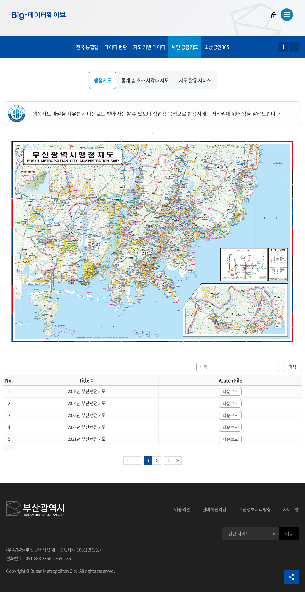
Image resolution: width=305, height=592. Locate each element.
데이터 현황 (116, 46)
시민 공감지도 (184, 46)
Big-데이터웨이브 (39, 15)
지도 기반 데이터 (149, 46)
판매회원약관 (214, 509)
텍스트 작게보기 (294, 47)
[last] (177, 460)
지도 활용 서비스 (195, 80)
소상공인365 (216, 46)
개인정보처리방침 (255, 509)
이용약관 (182, 509)
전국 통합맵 (87, 46)
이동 (289, 533)
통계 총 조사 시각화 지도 (145, 80)
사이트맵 (291, 509)
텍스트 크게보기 (283, 47)
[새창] (35, 509)
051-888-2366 (38, 558)
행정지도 (102, 80)
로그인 (274, 15)
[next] (168, 460)
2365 (57, 558)
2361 (68, 558)
